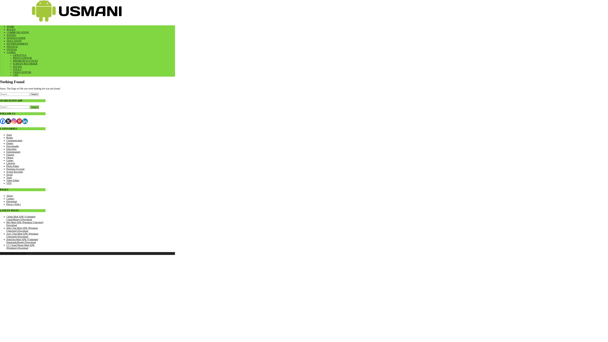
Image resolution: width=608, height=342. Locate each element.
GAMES (11, 52)
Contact (10, 198)
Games (9, 160)
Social (9, 174)
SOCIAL (17, 66)
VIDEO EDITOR (22, 72)
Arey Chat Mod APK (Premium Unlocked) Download (22, 235)
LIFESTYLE (19, 55)
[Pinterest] (19, 121)
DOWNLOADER (16, 38)
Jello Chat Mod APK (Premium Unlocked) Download (22, 229)
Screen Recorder (14, 172)
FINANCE (12, 46)
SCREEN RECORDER (25, 63)
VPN (15, 75)
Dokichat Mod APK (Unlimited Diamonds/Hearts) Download (22, 241)
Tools (9, 177)
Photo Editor (12, 166)
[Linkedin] (25, 121)
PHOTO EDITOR (22, 58)
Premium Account (15, 169)
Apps (9, 134)
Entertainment (13, 152)
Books (9, 137)
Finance (10, 154)
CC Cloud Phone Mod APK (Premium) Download (20, 246)
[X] (8, 121)
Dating (9, 143)
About (9, 195)
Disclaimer (11, 201)
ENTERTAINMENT (17, 43)
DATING (11, 35)
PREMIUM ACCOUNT (25, 61)
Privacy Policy (13, 204)
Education (11, 149)
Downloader (12, 146)
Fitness (9, 157)
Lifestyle (10, 163)
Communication (14, 140)
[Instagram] (14, 121)
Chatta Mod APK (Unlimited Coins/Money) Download (20, 218)
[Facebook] (3, 121)
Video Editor (12, 180)
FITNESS (12, 49)
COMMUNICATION (18, 32)
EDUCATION (14, 41)
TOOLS (17, 69)
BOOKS (11, 29)
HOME (10, 26)
